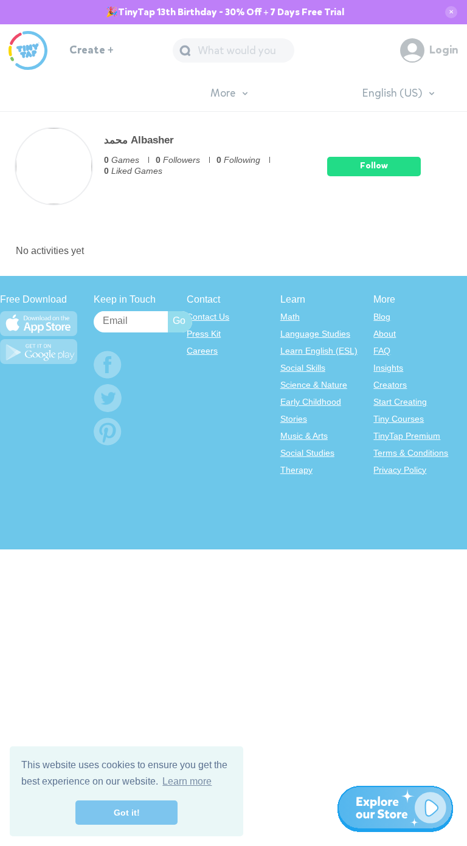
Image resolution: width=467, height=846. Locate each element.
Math (290, 317)
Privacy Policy (399, 470)
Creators (390, 385)
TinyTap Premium (406, 436)
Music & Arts (304, 436)
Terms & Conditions (410, 453)
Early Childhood (310, 402)
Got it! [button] (127, 812)
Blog (381, 317)
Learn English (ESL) (319, 351)
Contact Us (208, 317)
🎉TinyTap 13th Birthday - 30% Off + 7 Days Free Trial (225, 12)
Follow (374, 165)
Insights (388, 368)
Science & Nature (313, 385)
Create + (91, 50)
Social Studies (307, 453)
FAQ (381, 351)
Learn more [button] (187, 781)
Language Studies (315, 334)
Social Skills (302, 368)
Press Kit (204, 334)
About (384, 334)
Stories (293, 419)
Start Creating (400, 402)
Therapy (296, 470)
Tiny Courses (398, 419)
